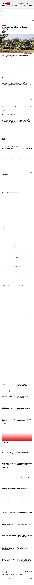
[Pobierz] (1, 14)
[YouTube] (29, 572)
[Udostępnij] (1, 17)
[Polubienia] (1, 8)
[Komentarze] (1, 10)
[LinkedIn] (27, 572)
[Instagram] (31, 572)
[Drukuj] (1, 12)
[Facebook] (24, 572)
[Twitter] (25, 572)
